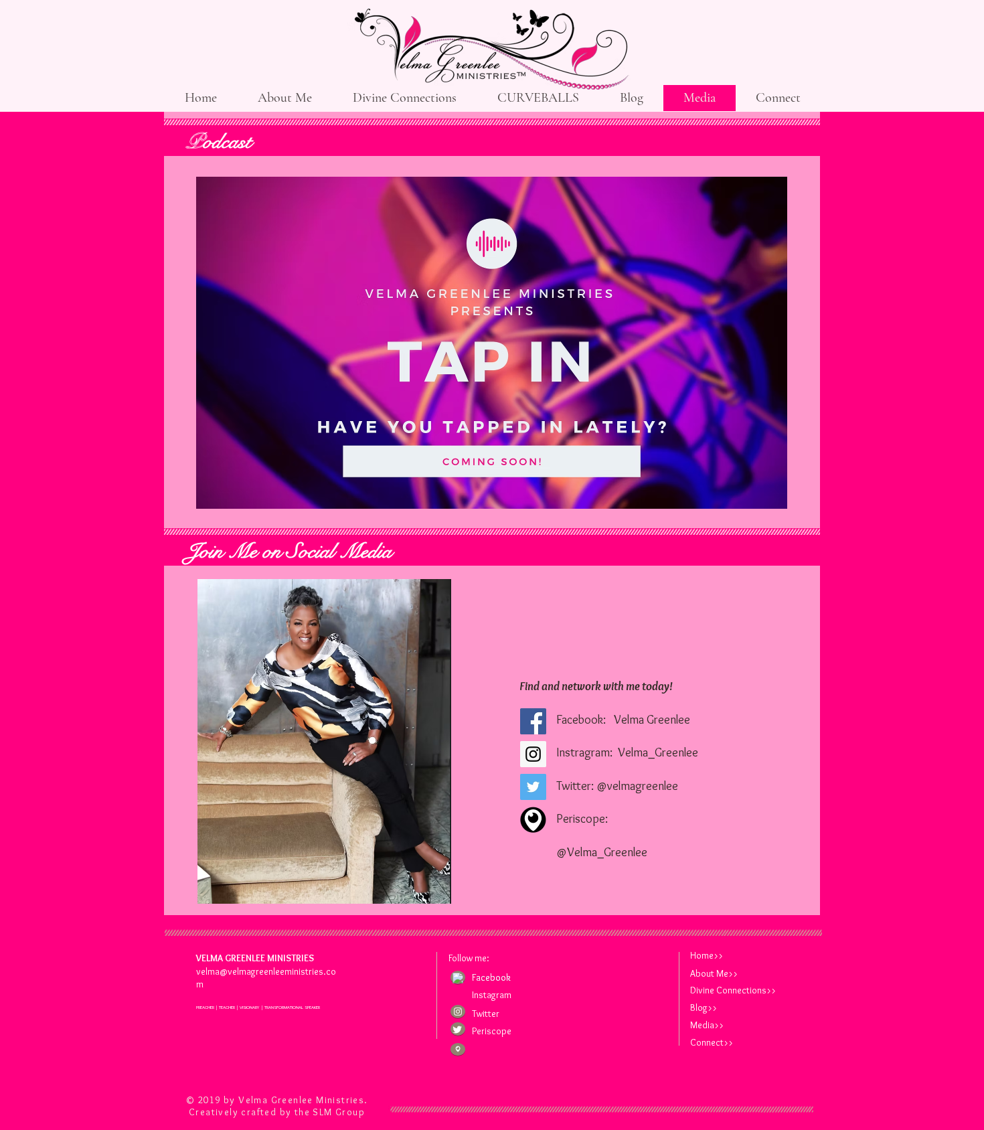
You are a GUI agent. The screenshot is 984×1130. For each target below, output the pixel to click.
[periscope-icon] (533, 820)
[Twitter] (533, 787)
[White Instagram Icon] (458, 1011)
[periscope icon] (458, 1049)
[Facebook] (533, 721)
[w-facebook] (458, 978)
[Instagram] (533, 754)
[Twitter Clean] (457, 1029)
